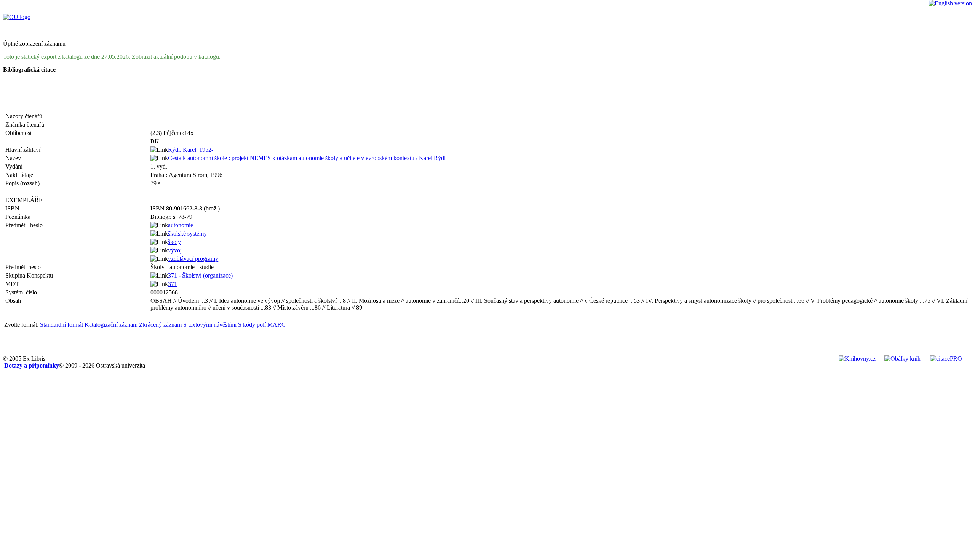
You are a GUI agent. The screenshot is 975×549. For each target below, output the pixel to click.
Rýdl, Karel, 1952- (190, 149)
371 (172, 284)
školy (174, 242)
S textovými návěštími (210, 324)
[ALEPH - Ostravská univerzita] (16, 17)
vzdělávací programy (193, 258)
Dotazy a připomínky (31, 365)
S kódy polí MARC (262, 324)
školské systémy (187, 233)
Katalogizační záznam (111, 324)
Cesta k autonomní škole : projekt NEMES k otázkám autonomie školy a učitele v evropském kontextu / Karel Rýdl (307, 158)
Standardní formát (61, 324)
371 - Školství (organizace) (200, 275)
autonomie (180, 225)
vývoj (175, 250)
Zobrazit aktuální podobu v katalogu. (176, 56)
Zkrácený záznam (160, 324)
